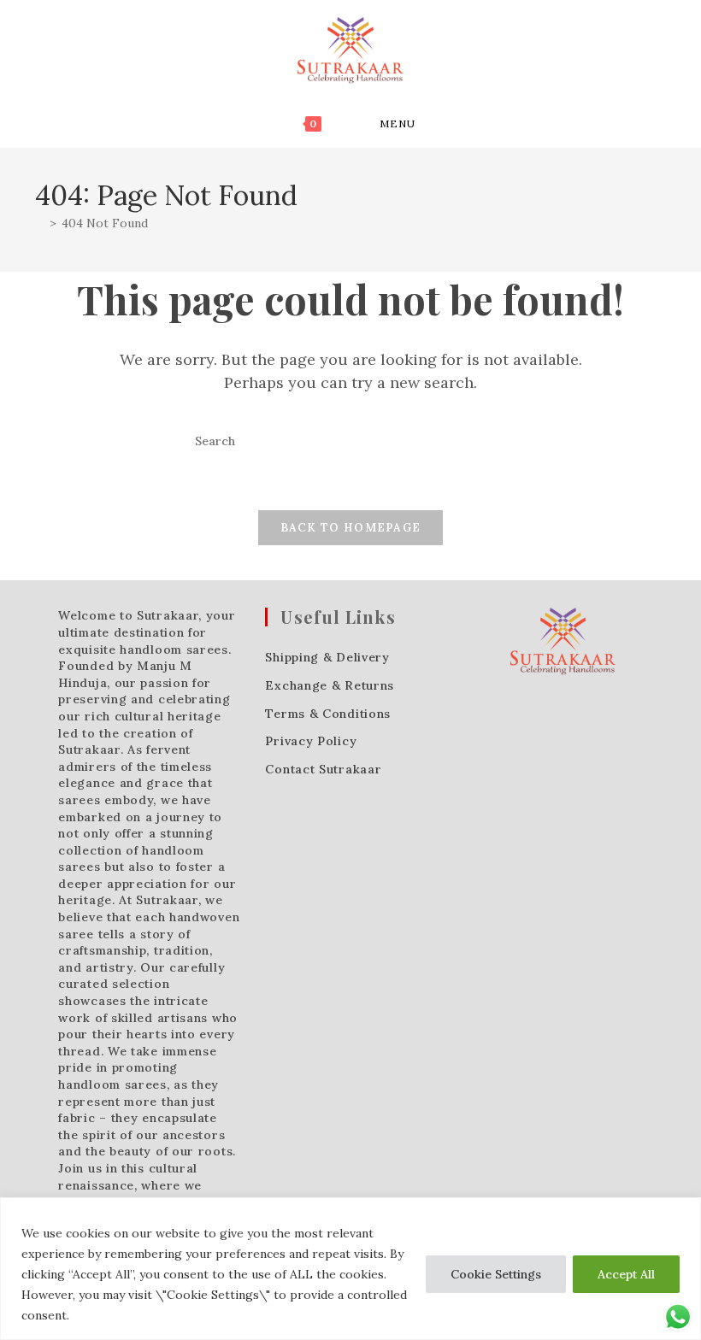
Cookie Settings (496, 1274)
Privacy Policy (310, 741)
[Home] (39, 223)
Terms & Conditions (328, 713)
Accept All (626, 1274)
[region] (350, 1268)
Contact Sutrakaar (323, 769)
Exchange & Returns (329, 685)
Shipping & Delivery (327, 657)
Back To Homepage (350, 527)
